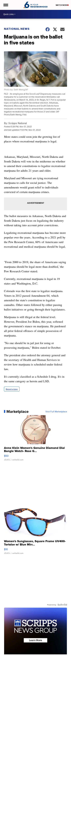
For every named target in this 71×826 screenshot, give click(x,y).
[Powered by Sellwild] (62, 605)
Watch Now (61, 5)
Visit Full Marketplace (56, 411)
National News (17, 28)
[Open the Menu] (5, 5)
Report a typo (12, 389)
